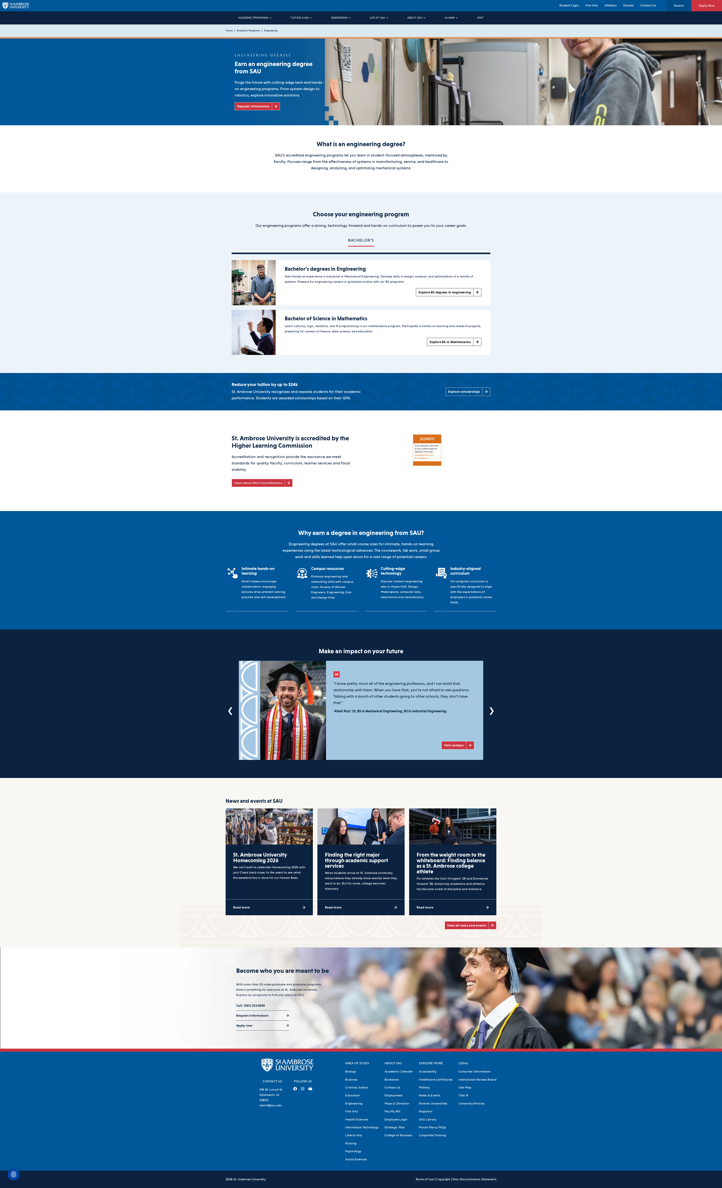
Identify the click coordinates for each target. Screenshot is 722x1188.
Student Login (569, 5)
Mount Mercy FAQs (432, 1127)
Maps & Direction (397, 1103)
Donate (628, 5)
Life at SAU (377, 17)
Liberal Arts (353, 1135)
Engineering (270, 31)
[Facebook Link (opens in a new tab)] (295, 1090)
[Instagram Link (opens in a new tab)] (303, 1090)
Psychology (353, 1151)
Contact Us (648, 5)
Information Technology (361, 1127)
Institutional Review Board (477, 1079)
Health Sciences (356, 1119)
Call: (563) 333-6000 (250, 1005)
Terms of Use (425, 1179)
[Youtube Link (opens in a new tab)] (310, 1090)
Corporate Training (432, 1135)
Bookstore (392, 1079)
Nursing (350, 1143)
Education (352, 1095)
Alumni (450, 17)
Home (229, 31)
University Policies (471, 1103)
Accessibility (427, 1071)
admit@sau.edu (270, 1105)
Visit (480, 17)
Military (424, 1087)
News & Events (429, 1095)
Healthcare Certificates (436, 1079)
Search (679, 5)
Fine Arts (591, 5)
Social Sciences (356, 1159)
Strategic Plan (395, 1127)
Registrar (425, 1111)
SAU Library (427, 1119)
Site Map (465, 1087)
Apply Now (706, 5)
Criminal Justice (356, 1087)
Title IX (463, 1095)
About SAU (414, 17)
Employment (394, 1095)
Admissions (339, 17)
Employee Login (396, 1119)
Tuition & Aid (299, 17)
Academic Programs (253, 17)
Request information (252, 1015)
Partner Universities (433, 1103)
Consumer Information (474, 1071)
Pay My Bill (392, 1111)
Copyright (443, 1179)
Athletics (610, 5)
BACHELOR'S (361, 240)
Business (351, 1079)
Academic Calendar (399, 1071)
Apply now (244, 1025)
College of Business (398, 1135)
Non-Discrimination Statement (474, 1179)
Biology (350, 1071)
